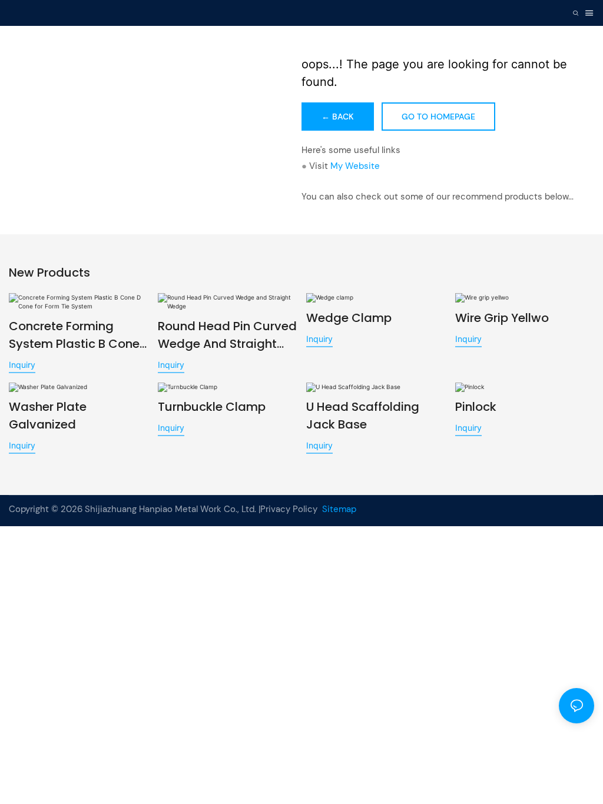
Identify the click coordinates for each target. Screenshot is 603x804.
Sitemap (338, 509)
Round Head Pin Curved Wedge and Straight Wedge (227, 335)
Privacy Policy (288, 509)
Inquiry (22, 365)
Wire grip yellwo (502, 318)
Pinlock (475, 406)
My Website (355, 166)
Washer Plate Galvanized (48, 415)
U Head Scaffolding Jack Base (362, 415)
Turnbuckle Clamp (212, 406)
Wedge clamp (349, 318)
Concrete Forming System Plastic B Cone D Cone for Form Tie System (74, 335)
